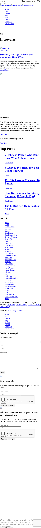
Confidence (4, 50)
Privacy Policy (21, 305)
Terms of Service (34, 305)
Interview (8, 262)
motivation (8, 276)
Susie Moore (4, 70)
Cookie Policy (5, 307)
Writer (7, 299)
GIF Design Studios (15, 311)
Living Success (10, 266)
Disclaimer (11, 305)
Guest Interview (10, 256)
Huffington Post (10, 260)
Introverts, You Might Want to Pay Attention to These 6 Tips (16, 56)
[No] (12, 527)
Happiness (8, 258)
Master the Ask (10, 270)
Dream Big (9, 239)
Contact (7, 325)
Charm (7, 231)
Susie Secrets (9, 295)
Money (7, 274)
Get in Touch (9, 329)
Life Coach (9, 264)
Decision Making (11, 237)
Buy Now (3, 143)
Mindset (7, 272)
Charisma (8, 229)
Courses (7, 319)
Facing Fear (9, 241)
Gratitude (8, 251)
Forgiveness (9, 245)
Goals (7, 249)
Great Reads (9, 253)
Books (7, 223)
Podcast (7, 323)
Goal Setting (9, 247)
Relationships (9, 284)
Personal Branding (11, 278)
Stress (7, 290)
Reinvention (9, 282)
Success (7, 292)
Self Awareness (10, 286)
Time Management (11, 297)
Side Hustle (9, 288)
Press (6, 316)
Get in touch (4, 134)
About (7, 314)
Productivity (9, 280)
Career (7, 225)
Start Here (8, 327)
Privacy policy (5, 527)
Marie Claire (9, 268)
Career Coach (9, 227)
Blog (6, 321)
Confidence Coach (11, 235)
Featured (8, 243)
